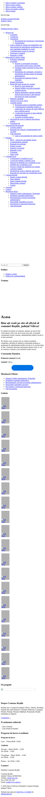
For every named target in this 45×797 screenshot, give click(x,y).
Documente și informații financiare (18, 387)
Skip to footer (10, 11)
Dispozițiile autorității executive (17, 385)
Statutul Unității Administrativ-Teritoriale (20, 378)
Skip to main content (13, 5)
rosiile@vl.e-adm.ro (13, 782)
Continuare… (6, 718)
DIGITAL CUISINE (24, 792)
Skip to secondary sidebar (15, 9)
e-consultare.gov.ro (23, 368)
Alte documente (11, 389)
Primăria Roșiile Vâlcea (9, 29)
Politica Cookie (11, 274)
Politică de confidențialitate (15, 276)
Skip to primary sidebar (14, 7)
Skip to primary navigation (15, 3)
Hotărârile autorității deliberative (17, 380)
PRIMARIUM (6, 794)
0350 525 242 (12, 778)
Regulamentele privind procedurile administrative (23, 383)
